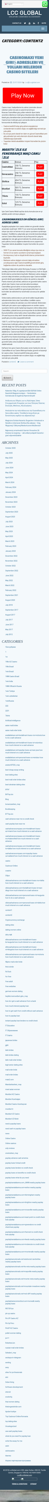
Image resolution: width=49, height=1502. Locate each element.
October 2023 (10, 507)
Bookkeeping (10, 809)
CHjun (7, 876)
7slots (7, 716)
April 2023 (9, 536)
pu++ (7, 1338)
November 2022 (11, 561)
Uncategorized (10, 1426)
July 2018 (9, 605)
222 (6, 706)
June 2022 (9, 576)
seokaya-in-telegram (13, 1358)
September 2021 (11, 595)
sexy (7, 1367)
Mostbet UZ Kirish (12, 1119)
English (9, 4)
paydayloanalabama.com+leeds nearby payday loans (25, 1239)
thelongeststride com (13, 1407)
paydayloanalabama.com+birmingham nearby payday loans (22, 1196)
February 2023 (10, 546)
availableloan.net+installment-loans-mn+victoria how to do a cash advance (25, 736)
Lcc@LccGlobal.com (24, 1475)
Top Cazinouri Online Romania (16, 1416)
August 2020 (10, 600)
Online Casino (10, 1138)
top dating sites (11, 1421)
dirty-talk (8, 935)
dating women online (13, 930)
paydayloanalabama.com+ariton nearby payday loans (23, 1189)
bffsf (7, 789)
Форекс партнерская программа (18, 1461)
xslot (7, 1446)
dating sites (9, 925)
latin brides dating (12, 1055)
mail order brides (11, 1075)
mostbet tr (9, 1109)
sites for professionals (13, 1372)
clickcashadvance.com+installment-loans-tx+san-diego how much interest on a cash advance (24, 889)
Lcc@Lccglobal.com (32, 82)
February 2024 (10, 487)
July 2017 (9, 620)
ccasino (8, 871)
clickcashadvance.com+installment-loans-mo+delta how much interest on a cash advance (24, 882)
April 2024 (9, 477)
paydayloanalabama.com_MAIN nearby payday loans (25, 1183)
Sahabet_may (10, 1353)
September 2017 (11, 610)
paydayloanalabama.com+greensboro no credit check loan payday (23, 1226)
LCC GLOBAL (24, 12)
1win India (9, 681)
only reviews (10, 1148)
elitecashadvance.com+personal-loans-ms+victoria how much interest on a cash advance (24, 955)
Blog (7, 799)
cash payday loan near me (15, 824)
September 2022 (11, 571)
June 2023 (9, 526)
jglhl (6, 1045)
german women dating (13, 991)
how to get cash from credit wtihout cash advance (24, 1011)
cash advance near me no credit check (19, 819)
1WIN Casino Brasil (12, 676)
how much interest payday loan (17, 1006)
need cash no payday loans (15, 1129)
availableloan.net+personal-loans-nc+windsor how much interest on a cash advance (24, 759)
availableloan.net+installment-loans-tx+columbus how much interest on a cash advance (23, 744)
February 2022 (10, 590)
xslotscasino (10, 1451)
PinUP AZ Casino (11, 1328)
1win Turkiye (10, 691)
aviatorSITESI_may (12, 765)
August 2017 (10, 615)
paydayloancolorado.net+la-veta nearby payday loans (25, 1267)
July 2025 (9, 453)
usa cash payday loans (13, 1431)
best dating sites (11, 775)
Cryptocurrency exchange (15, 920)
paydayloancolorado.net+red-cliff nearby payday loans (23, 1295)
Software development (14, 1387)
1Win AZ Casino (11, 662)
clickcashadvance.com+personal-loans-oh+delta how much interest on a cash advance (25, 904)
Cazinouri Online (11, 866)
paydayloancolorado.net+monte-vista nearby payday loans (25, 1280)
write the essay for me (13, 1441)
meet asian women (12, 1089)
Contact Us (16, 23)
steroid (8, 1392)
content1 (8, 910)
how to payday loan (12, 1016)
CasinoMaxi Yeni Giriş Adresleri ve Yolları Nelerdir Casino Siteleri (25, 64)
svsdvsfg (8, 1397)
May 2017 (9, 629)
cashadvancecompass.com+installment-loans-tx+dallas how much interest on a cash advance (23, 847)
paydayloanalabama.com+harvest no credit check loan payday (24, 1233)
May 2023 (9, 531)
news (7, 1133)
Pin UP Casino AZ (11, 1318)
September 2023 (11, 512)
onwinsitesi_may (11, 1153)
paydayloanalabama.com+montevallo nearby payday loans (25, 1253)
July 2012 (9, 634)
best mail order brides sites (15, 780)
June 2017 (9, 625)
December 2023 (11, 497)
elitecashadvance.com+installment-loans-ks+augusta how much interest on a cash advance (24, 941)
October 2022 (10, 566)
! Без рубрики (10, 647)
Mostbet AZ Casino (12, 1094)
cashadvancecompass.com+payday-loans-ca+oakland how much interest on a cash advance (24, 855)
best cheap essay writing (14, 770)
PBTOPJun (9, 1309)
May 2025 (9, 458)
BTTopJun (9, 814)
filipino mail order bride (13, 962)
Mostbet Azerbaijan (12, 1099)
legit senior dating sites (14, 1065)
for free (8, 977)
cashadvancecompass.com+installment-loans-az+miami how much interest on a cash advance (23, 830)
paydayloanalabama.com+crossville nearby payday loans (24, 1211)
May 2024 (9, 473)
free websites (10, 986)
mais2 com (9, 1080)
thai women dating (12, 1402)
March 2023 (9, 541)
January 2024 (10, 492)
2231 (7, 711)
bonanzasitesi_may (12, 804)
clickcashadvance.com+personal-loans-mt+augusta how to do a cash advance (24, 896)
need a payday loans (13, 1124)
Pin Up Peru (9, 1323)
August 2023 (10, 517)
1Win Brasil (9, 667)
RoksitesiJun (10, 1343)
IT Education (10, 1026)
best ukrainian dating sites (15, 785)
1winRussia (9, 701)
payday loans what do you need (17, 1178)
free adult (9, 981)
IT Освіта (8, 1035)
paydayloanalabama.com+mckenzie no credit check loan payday (24, 1245)
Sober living (9, 1382)
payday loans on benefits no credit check (20, 1173)
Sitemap (33, 1484)
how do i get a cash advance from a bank (20, 1001)
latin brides (9, 1050)
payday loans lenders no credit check (19, 1168)
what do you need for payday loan (18, 1436)
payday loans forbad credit (15, 1163)
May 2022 (9, 580)
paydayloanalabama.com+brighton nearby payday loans (24, 1203)
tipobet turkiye (10, 1412)
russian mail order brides (14, 1348)
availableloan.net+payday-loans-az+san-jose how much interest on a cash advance (24, 751)
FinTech (8, 972)
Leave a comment (27, 362)
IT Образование (11, 1030)
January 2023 (10, 551)
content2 (12, 362)
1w (6, 657)
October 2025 (10, 448)
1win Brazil (9, 671)
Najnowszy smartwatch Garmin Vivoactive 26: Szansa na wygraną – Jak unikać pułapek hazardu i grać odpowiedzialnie (24, 432)
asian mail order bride (13, 730)
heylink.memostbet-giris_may (16, 996)
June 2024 (9, 468)
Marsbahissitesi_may (13, 1084)
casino (7, 861)
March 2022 (9, 585)
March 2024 (9, 482)
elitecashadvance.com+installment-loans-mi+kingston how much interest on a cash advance (24, 948)
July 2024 (9, 463)
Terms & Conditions (19, 1484)
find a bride (9, 967)
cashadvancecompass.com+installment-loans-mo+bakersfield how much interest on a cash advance (23, 838)
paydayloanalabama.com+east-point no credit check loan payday (25, 1218)
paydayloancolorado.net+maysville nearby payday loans (24, 1273)
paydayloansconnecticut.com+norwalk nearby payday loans (22, 1302)
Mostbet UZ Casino (12, 1114)
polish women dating (13, 1333)
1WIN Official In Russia (13, 686)
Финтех (8, 1456)
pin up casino (10, 1313)
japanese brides (11, 1040)
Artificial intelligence (12, 721)
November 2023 (11, 502)
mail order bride (11, 1070)
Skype (44, 23)
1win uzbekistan (11, 696)
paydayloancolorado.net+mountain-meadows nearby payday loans (25, 1287)
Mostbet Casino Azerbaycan (16, 1104)
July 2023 (9, 522)
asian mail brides (11, 725)
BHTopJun (9, 794)
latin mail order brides (13, 1060)
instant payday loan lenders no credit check (21, 1021)
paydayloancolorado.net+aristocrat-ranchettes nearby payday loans (22, 1260)
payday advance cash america (16, 1158)
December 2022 (11, 556)
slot (6, 1377)
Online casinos (10, 1143)
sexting (8, 1362)
